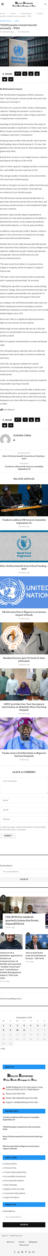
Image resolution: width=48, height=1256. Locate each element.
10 (17, 1030)
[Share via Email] (10, 79)
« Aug (2, 1048)
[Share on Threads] (37, 74)
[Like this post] (19, 74)
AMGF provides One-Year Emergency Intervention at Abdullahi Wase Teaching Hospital (24, 707)
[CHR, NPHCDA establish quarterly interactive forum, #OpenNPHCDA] (24, 913)
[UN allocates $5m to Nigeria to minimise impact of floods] (24, 592)
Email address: (6, 866)
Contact (21, 1242)
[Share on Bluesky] (4, 79)
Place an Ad (24, 1245)
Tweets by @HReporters (11, 999)
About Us (10, 1242)
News (13, 14)
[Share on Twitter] (30, 74)
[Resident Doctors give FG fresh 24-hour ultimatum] (24, 638)
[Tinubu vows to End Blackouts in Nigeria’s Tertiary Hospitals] (24, 733)
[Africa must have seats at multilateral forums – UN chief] (36, 941)
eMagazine (33, 1242)
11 (24, 1030)
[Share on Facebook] (24, 74)
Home (2, 14)
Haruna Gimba (22, 435)
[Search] (45, 4)
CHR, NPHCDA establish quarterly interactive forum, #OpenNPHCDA (22, 920)
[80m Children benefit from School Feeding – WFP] (24, 546)
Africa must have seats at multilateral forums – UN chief (35, 956)
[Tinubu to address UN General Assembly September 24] (24, 500)
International (26, 14)
